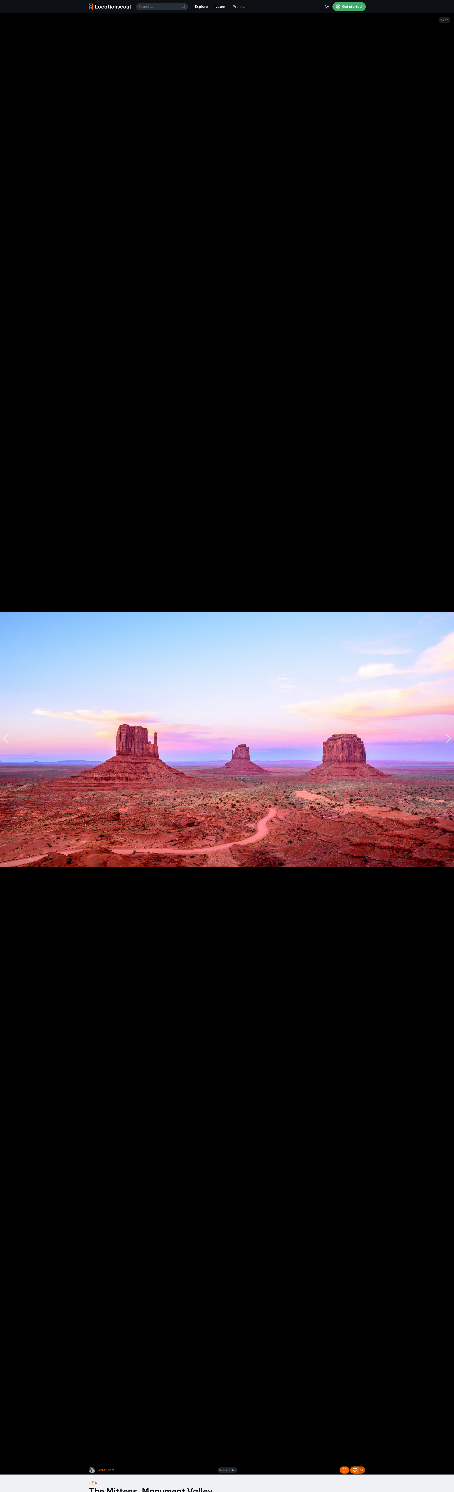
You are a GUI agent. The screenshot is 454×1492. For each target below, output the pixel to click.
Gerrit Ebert (105, 1470)
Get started (351, 6)
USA (93, 1483)
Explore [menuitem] (201, 6)
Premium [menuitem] (240, 6)
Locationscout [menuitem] (110, 6)
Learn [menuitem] (220, 6)
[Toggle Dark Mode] (327, 6)
